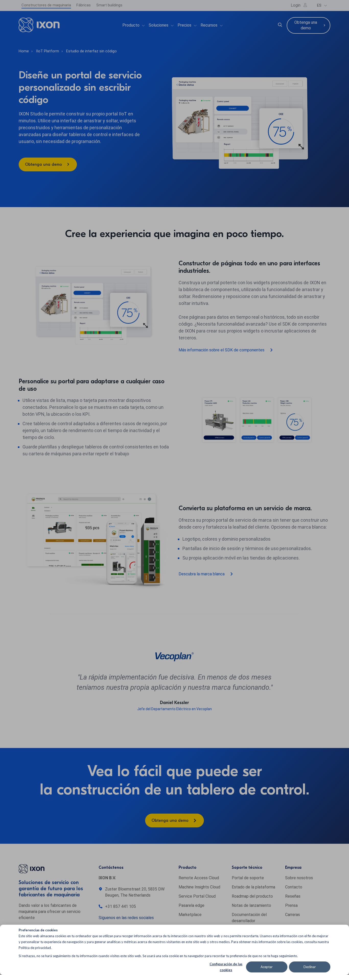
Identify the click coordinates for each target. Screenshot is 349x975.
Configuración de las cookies (226, 967)
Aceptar (267, 967)
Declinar (310, 967)
